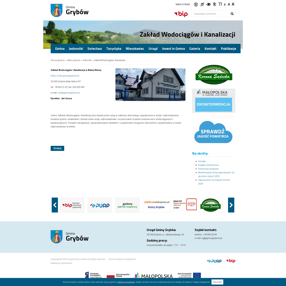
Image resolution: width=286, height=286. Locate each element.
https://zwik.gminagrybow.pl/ (65, 75)
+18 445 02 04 (210, 234)
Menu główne (73, 60)
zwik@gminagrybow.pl (69, 92)
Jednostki (87, 60)
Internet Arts (66, 263)
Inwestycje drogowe (208, 168)
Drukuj (57, 148)
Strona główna (58, 60)
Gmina (77, 10)
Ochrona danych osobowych (122, 259)
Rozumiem (217, 282)
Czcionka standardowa (229, 4)
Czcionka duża (233, 4)
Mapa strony (183, 4)
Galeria (194, 48)
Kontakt (210, 48)
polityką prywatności (126, 282)
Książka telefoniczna (208, 165)
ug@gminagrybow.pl (212, 238)
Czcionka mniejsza (225, 4)
